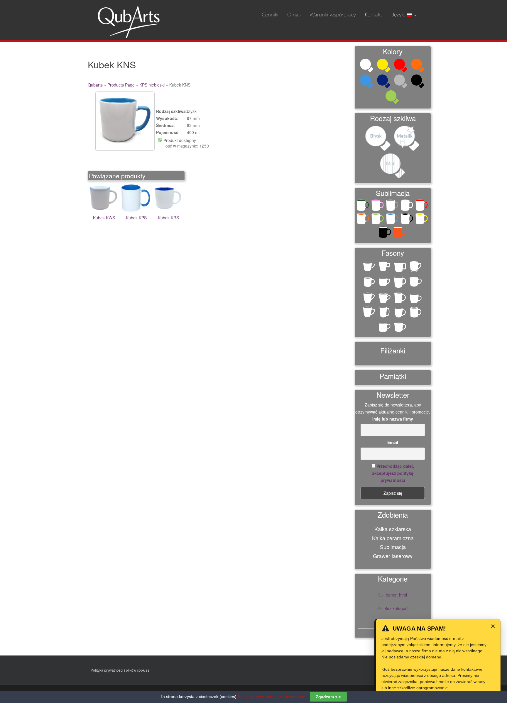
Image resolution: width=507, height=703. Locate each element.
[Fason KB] (369, 298)
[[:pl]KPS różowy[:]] (378, 206)
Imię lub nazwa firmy (392, 419)
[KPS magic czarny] (385, 233)
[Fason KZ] (400, 326)
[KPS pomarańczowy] (363, 220)
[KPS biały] (407, 206)
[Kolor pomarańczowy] (418, 66)
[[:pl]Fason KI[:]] (385, 267)
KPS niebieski (152, 85)
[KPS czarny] (407, 220)
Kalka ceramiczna (393, 538)
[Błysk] (378, 139)
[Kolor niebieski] (367, 81)
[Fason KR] (385, 326)
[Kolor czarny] (418, 81)
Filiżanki (392, 350)
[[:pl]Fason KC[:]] (369, 268)
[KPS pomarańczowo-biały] (400, 233)
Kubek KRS (168, 218)
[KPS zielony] (378, 220)
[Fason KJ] (369, 312)
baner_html (396, 595)
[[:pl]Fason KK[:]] (400, 267)
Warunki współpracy (333, 15)
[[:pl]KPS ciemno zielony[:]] (363, 206)
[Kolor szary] (401, 81)
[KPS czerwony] (422, 206)
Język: (399, 15)
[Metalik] (407, 139)
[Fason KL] (385, 312)
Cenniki (270, 15)
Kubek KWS (104, 218)
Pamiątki (393, 376)
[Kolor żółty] (384, 66)
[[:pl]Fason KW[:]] (369, 282)
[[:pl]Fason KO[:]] (416, 267)
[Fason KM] (400, 312)
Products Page (121, 85)
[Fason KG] (416, 298)
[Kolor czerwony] (401, 66)
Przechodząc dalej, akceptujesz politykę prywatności (393, 473)
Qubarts (95, 85)
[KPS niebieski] (393, 220)
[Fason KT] (416, 283)
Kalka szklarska (392, 529)
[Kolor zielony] (393, 97)
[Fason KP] (416, 312)
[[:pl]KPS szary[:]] (393, 206)
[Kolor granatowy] (384, 81)
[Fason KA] (400, 282)
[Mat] (393, 166)
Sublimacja (393, 546)
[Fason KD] (385, 298)
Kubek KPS (136, 218)
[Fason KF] (400, 298)
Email (392, 442)
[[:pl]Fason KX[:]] (385, 282)
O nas (294, 15)
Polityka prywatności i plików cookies (120, 670)
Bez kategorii (396, 608)
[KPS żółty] (422, 220)
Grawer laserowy (393, 556)
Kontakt (373, 15)
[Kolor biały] (367, 66)
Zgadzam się (328, 696)
